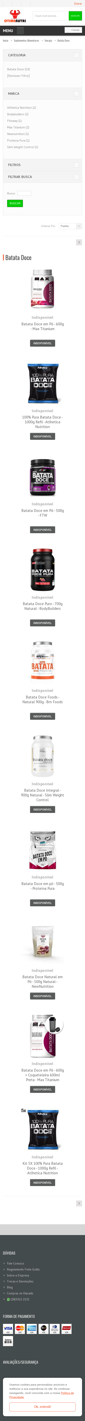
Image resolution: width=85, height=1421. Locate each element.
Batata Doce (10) (18, 69)
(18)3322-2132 (19, 1299)
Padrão (65, 226)
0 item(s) (75, 30)
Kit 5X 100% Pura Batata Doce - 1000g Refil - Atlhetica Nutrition (43, 1168)
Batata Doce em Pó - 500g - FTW (42, 513)
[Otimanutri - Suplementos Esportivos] (15, 16)
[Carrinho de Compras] (27, 3)
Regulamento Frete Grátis (23, 1269)
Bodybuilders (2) (17, 114)
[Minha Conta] (18, 3)
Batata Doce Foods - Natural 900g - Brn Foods (42, 699)
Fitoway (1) (14, 121)
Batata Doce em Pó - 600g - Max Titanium (42, 326)
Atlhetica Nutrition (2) (21, 108)
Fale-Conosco (15, 1263)
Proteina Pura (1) (18, 140)
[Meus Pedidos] (7, 3)
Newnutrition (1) (18, 134)
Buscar (75, 16)
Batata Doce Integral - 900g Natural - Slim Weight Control (42, 795)
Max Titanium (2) (18, 127)
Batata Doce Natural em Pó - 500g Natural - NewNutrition (42, 981)
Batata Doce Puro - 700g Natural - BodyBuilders (42, 606)
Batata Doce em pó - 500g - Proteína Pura (42, 886)
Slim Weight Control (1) (22, 147)
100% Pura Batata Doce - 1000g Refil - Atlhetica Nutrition (42, 422)
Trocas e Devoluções (20, 1281)
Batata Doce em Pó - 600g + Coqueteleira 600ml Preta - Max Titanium (42, 1075)
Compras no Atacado (20, 1293)
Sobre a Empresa (18, 1275)
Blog (10, 1287)
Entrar (78, 3)
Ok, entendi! (42, 1406)
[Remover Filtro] (18, 76)
